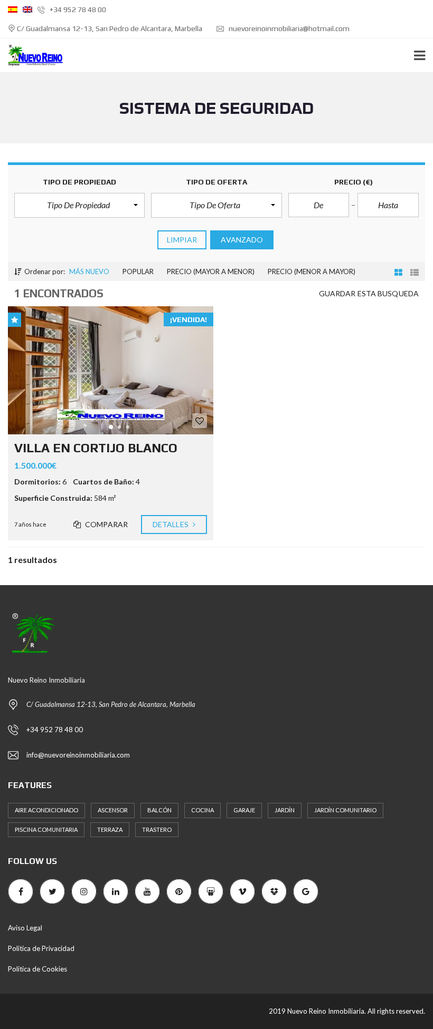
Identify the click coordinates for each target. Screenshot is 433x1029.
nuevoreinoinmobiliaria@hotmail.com (288, 28)
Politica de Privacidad (41, 948)
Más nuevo (89, 271)
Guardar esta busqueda (369, 293)
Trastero (157, 829)
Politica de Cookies (37, 969)
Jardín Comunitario (345, 810)
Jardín (285, 810)
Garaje (244, 810)
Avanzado (242, 239)
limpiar (182, 239)
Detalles (171, 524)
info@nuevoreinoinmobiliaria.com (78, 755)
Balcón (159, 810)
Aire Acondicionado (46, 810)
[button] (79, 205)
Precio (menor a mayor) (311, 271)
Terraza (110, 829)
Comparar (105, 524)
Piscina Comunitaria (46, 829)
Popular (138, 271)
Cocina (202, 810)
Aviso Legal (25, 928)
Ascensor (113, 810)
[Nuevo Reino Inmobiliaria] (31, 55)
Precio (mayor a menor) (211, 271)
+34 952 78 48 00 (77, 9)
